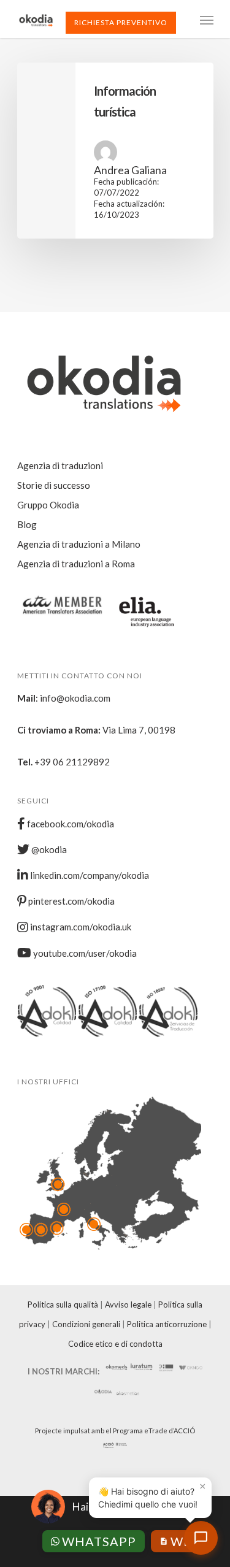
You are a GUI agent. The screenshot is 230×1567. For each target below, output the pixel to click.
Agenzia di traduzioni (60, 465)
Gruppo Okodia (48, 504)
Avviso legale (128, 1304)
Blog (27, 524)
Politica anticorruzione (167, 1324)
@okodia (48, 849)
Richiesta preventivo (120, 22)
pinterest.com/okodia (70, 900)
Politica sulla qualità (63, 1304)
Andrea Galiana (130, 170)
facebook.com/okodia (69, 823)
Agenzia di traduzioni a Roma (76, 563)
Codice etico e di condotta (115, 1344)
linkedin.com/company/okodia (88, 875)
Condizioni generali (86, 1324)
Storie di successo (53, 485)
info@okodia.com (75, 697)
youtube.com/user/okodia (84, 953)
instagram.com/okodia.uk (79, 926)
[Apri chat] (201, 1538)
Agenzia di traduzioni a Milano (78, 544)
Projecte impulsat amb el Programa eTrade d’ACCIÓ (115, 1431)
